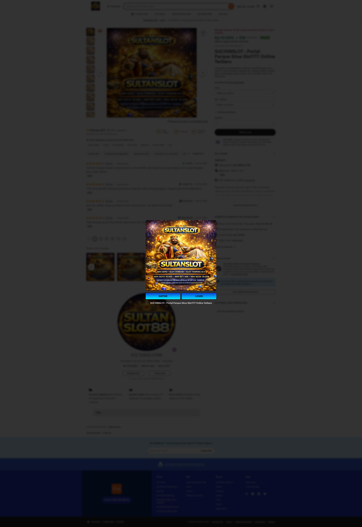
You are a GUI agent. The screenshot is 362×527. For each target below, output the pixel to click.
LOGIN (199, 296)
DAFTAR (163, 296)
